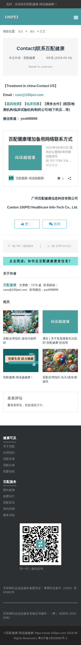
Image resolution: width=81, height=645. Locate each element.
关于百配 (9, 446)
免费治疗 (9, 496)
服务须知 (9, 515)
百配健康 (29, 57)
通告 (32, 31)
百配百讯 (9, 502)
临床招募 (33, 104)
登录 (39, 405)
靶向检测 (9, 490)
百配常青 (9, 459)
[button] (76, 18)
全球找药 (9, 452)
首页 (20, 31)
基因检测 (13, 104)
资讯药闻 (9, 508)
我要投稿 (9, 471)
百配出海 (9, 465)
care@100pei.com (29, 95)
